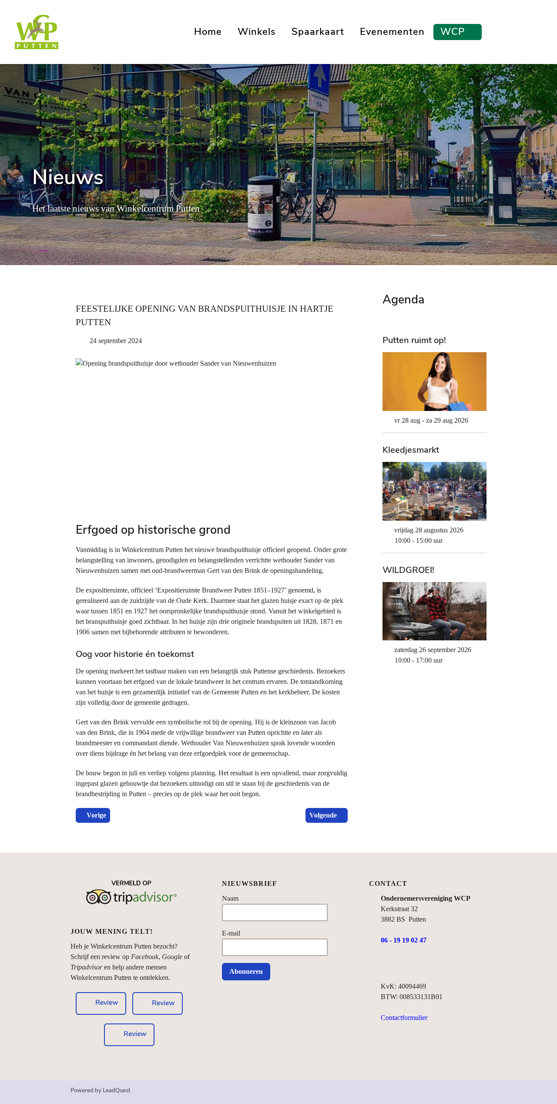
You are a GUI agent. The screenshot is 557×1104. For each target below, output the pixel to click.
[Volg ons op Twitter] (437, 965)
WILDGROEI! (408, 570)
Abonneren (246, 971)
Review (163, 1002)
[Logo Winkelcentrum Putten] (36, 30)
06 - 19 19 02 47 (403, 940)
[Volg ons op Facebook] (386, 965)
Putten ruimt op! (414, 340)
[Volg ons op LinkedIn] (420, 965)
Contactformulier (404, 1017)
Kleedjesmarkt (411, 450)
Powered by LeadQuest (100, 1091)
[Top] (481, 1094)
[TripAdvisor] (131, 901)
